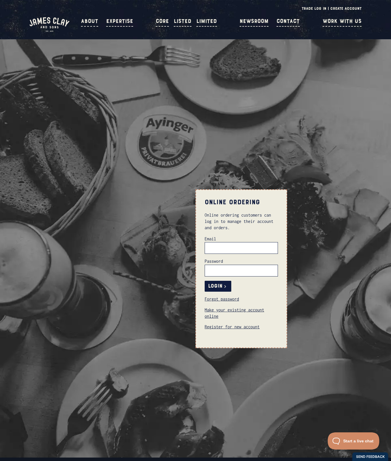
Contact (288, 21)
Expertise (119, 21)
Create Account (346, 8)
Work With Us (342, 21)
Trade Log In (314, 8)
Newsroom (254, 21)
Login (215, 286)
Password (214, 261)
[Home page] (49, 30)
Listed (182, 21)
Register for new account (232, 326)
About (89, 21)
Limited (206, 21)
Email (210, 238)
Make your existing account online (234, 313)
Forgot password (222, 299)
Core (162, 21)
